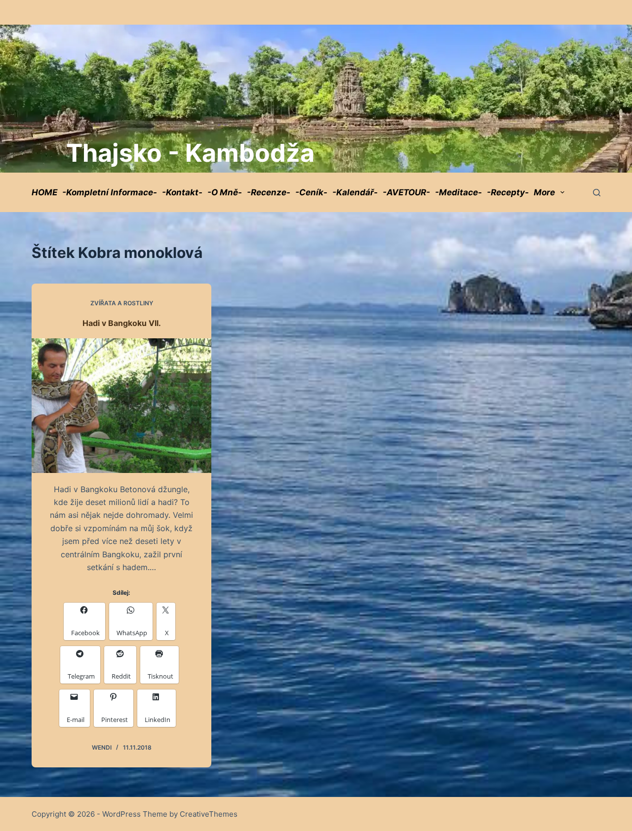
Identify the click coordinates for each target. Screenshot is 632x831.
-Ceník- (311, 192)
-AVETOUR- (406, 192)
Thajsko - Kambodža (190, 153)
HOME (44, 192)
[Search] (596, 192)
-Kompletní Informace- (109, 192)
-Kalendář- (355, 192)
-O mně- (224, 192)
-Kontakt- (182, 192)
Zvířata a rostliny (121, 303)
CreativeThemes (208, 814)
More (544, 192)
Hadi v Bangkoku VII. (121, 323)
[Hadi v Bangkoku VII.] (121, 405)
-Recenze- (268, 192)
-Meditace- (458, 192)
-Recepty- (508, 192)
